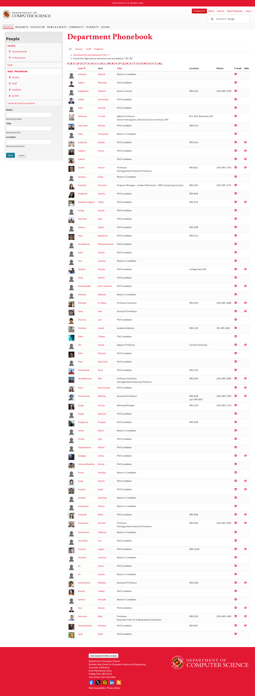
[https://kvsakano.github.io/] (245, 150)
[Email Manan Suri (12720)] (235, 607)
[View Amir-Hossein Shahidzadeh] (71, 287)
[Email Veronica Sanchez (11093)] (235, 185)
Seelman (82, 218)
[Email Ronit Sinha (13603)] (235, 430)
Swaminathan (85, 625)
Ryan (100, 633)
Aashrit (101, 74)
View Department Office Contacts (103, 655)
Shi (79, 344)
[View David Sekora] (71, 228)
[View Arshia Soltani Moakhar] (71, 465)
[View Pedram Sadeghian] (71, 92)
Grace (101, 565)
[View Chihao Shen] (71, 337)
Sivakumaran (84, 447)
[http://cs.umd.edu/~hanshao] (245, 311)
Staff (10, 65)
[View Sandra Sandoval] (71, 194)
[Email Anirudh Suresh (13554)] (235, 599)
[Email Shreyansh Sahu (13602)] (235, 133)
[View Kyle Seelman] (71, 219)
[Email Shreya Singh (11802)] (235, 405)
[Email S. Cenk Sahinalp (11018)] (235, 116)
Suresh (81, 591)
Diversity (92, 27)
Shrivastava (84, 396)
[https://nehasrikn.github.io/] (245, 514)
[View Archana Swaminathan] (71, 626)
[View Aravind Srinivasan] (71, 524)
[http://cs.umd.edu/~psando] (245, 202)
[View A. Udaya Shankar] (71, 303)
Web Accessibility (97, 687)
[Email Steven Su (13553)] (235, 574)
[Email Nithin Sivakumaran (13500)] (235, 447)
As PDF (15, 95)
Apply (10, 155)
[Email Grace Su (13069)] (235, 565)
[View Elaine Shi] (71, 345)
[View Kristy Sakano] (71, 151)
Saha (80, 107)
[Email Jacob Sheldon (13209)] (235, 328)
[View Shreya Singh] (71, 406)
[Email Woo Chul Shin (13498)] (235, 361)
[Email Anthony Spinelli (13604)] (235, 497)
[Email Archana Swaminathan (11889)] (235, 625)
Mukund (102, 294)
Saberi (81, 82)
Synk (80, 633)
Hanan (101, 167)
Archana (102, 625)
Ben (100, 378)
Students (16, 89)
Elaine (101, 344)
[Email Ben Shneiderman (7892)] (235, 378)
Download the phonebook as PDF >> (91, 54)
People (8, 27)
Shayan (101, 269)
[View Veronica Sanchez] (71, 186)
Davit (100, 489)
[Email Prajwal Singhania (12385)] (235, 422)
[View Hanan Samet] (71, 168)
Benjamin (103, 235)
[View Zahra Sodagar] (71, 456)
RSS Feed (118, 682)
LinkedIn (111, 682)
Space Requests (234, 10)
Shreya (101, 405)
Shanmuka (103, 99)
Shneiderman (84, 378)
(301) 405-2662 (108, 676)
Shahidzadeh (84, 286)
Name (9, 109)
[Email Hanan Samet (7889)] (235, 167)
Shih (80, 353)
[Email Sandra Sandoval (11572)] (235, 193)
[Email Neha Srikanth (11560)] (235, 514)
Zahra (101, 455)
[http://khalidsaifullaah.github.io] (245, 142)
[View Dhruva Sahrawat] (71, 126)
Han (100, 311)
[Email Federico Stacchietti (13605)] (235, 532)
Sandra (101, 193)
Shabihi (82, 269)
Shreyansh (103, 133)
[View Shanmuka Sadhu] (71, 100)
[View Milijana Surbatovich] (71, 583)
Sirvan (81, 438)
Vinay (100, 176)
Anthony (102, 497)
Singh (81, 405)
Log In (248, 10)
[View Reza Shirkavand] (71, 371)
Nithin (101, 447)
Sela (80, 235)
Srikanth (82, 514)
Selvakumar (84, 244)
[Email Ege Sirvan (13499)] (235, 439)
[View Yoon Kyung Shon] (71, 388)
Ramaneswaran (106, 244)
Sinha (81, 430)
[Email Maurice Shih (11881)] (235, 353)
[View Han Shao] (71, 312)
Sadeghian (83, 90)
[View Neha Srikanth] (71, 515)
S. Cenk (101, 116)
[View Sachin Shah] (71, 278)
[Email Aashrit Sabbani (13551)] (235, 74)
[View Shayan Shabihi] (71, 270)
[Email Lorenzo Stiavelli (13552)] (235, 557)
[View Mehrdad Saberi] (71, 83)
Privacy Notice (113, 687)
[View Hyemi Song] (71, 482)
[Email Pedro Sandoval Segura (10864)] (235, 202)
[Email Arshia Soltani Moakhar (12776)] (235, 464)
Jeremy (102, 260)
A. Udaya (102, 302)
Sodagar (82, 455)
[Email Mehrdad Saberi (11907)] (235, 82)
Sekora (81, 227)
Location (11, 136)
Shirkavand (83, 370)
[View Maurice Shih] (71, 354)
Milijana (102, 582)
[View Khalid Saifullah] (71, 143)
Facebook (91, 682)
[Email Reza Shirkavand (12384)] (235, 370)
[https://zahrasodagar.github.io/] (245, 455)
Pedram (102, 90)
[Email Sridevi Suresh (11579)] (235, 591)
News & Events (57, 27)
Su (79, 565)
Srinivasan (83, 522)
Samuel (82, 176)
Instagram (105, 682)
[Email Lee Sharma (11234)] (235, 319)
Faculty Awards (19, 51)
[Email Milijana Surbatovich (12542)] (235, 582)
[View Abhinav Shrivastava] (71, 397)
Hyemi (101, 480)
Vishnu (101, 506)
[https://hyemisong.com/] (245, 481)
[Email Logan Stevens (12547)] (235, 549)
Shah (80, 277)
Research (21, 27)
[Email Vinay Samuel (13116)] (235, 176)
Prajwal (102, 422)
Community (76, 27)
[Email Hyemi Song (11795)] (235, 481)
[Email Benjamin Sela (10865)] (235, 235)
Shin (80, 361)
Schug (81, 210)
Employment (199, 10)
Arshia (101, 464)
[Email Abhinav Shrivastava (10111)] (235, 396)
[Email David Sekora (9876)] (235, 227)
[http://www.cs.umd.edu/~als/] (245, 616)
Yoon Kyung (104, 387)
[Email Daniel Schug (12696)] (235, 210)
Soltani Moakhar (86, 464)
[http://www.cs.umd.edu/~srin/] (245, 523)
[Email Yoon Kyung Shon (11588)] (235, 387)
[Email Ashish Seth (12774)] (235, 252)
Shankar (82, 294)
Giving (105, 27)
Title (8, 123)
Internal (220, 10)
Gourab (101, 107)
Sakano (81, 150)
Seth (80, 252)
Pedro (101, 201)
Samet (81, 167)
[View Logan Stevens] (71, 550)
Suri (80, 607)
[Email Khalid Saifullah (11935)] (235, 142)
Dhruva (101, 125)
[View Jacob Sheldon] (71, 329)
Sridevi (101, 591)
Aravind (102, 522)
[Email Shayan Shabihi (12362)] (235, 269)
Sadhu (81, 99)
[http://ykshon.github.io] (245, 387)
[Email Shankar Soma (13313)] (235, 472)
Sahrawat (83, 125)
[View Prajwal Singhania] (71, 423)
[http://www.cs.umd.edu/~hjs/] (245, 167)
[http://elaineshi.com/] (245, 344)
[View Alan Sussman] (71, 617)
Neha (100, 514)
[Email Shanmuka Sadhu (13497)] (235, 99)
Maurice (102, 353)
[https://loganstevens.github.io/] (245, 549)
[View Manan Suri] (71, 608)
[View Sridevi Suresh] (71, 592)
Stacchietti (83, 532)
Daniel (101, 210)
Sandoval (82, 193)
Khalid (101, 142)
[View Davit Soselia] (71, 490)
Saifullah (82, 142)
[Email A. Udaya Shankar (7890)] (235, 302)
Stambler (83, 540)
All (71, 49)
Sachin (101, 277)
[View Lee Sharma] (71, 320)
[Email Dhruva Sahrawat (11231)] (235, 125)
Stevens (82, 549)
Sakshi (81, 159)
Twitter (98, 682)
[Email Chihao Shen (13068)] (235, 336)
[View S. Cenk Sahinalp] (71, 117)
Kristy (101, 150)
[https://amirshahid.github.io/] (245, 286)
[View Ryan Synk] (71, 634)
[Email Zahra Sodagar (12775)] (235, 455)
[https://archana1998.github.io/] (245, 625)
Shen (80, 336)
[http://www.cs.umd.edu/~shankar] (245, 302)
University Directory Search (21, 103)
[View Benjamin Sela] (71, 236)
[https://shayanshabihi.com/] (245, 269)
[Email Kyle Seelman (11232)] (235, 218)
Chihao (101, 336)
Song (80, 480)
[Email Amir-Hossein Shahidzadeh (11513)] (235, 286)
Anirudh (102, 599)
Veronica (102, 185)
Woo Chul (103, 361)
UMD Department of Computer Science (26, 14)
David (100, 227)
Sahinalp (82, 116)
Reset (21, 155)
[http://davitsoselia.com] (245, 489)
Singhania (83, 422)
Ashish (101, 252)
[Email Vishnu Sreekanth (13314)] (235, 506)
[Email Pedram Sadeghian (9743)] (235, 91)
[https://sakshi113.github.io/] (245, 159)
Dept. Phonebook (18, 71)
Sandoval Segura (86, 201)
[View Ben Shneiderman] (71, 379)
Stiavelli (82, 557)
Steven (101, 574)
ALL (160, 63)
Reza (100, 370)
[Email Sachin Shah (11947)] (235, 277)
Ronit (101, 430)
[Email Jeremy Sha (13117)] (235, 260)
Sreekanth (83, 506)
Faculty (11, 45)
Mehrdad (102, 82)
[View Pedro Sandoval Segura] (71, 203)
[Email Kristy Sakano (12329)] (235, 150)
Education (38, 27)
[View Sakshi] (71, 160)
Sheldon (82, 328)
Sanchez (82, 185)
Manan (101, 607)
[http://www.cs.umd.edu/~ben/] (245, 378)
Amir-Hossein (105, 286)
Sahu (80, 133)
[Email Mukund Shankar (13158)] (235, 294)
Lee (100, 319)
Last (80, 68)
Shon (80, 387)
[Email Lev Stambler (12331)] (235, 540)
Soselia (81, 489)
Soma (81, 472)
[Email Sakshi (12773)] (235, 159)
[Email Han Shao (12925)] (235, 311)
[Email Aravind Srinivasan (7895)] (235, 523)
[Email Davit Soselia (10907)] (235, 489)
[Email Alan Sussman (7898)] (235, 616)
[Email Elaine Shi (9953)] (235, 344)
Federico (102, 532)
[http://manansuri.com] (245, 607)
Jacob (101, 328)
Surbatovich (84, 582)
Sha (80, 260)
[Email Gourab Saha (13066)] (235, 107)
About (211, 10)
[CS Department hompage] (209, 661)
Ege (100, 438)
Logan (101, 549)
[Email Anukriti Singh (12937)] (235, 413)
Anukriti (102, 413)
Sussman (82, 616)
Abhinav (102, 396)
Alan (100, 616)
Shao (80, 311)
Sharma (82, 319)
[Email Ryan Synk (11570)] (235, 634)
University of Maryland (127, 3)
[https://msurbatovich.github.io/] (245, 582)
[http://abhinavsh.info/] (245, 396)
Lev (99, 540)
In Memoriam (19, 57)
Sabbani (82, 74)
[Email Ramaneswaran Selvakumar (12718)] (235, 244)
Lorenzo (102, 557)
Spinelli (82, 497)
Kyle (100, 218)
